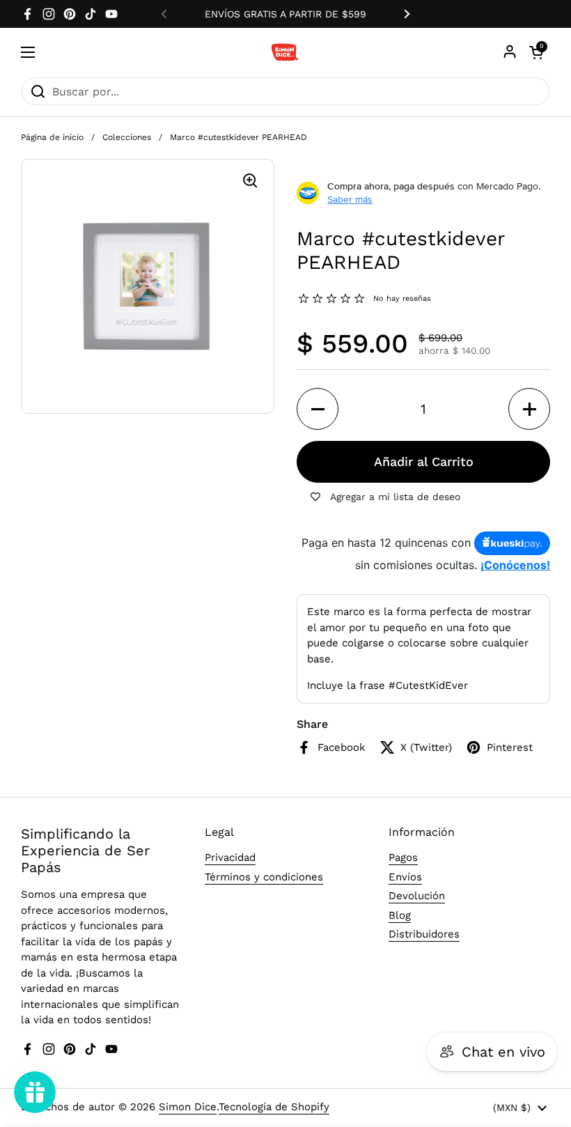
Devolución (417, 895)
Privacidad (230, 857)
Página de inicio (52, 137)
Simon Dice (188, 1107)
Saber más (350, 199)
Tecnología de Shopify (274, 1107)
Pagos (403, 857)
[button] (317, 409)
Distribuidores (424, 934)
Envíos (405, 877)
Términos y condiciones (264, 877)
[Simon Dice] (286, 52)
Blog (400, 915)
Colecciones (126, 137)
